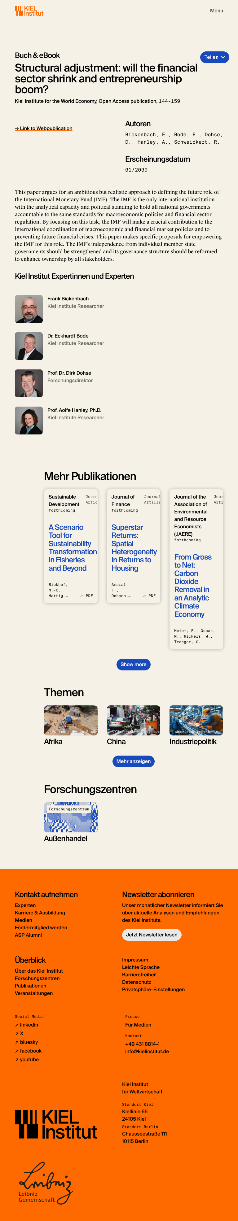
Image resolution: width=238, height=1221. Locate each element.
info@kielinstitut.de (147, 1051)
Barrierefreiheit (139, 974)
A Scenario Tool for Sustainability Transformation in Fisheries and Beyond (73, 548)
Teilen (211, 57)
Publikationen (30, 986)
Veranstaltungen (34, 993)
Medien (23, 920)
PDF (89, 595)
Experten (25, 905)
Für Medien (138, 1025)
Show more (133, 664)
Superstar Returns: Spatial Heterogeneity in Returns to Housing (134, 548)
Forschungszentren (37, 978)
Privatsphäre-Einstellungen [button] (153, 989)
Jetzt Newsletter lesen (152, 934)
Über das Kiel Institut (39, 971)
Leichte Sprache (141, 967)
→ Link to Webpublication (44, 128)
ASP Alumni (28, 935)
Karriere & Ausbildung (40, 912)
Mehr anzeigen (134, 761)
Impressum (135, 960)
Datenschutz (136, 982)
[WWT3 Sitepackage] (38, 11)
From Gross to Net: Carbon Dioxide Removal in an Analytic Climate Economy (192, 585)
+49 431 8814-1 (142, 1044)
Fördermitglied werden (41, 927)
